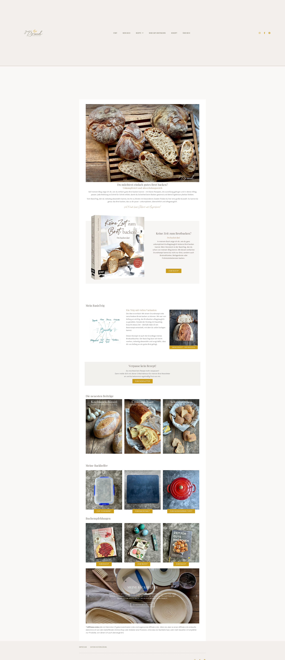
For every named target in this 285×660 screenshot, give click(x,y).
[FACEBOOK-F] (264, 33)
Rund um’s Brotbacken (157, 33)
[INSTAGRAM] (259, 33)
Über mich (186, 33)
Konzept (174, 33)
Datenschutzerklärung (98, 647)
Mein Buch (126, 33)
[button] (88, 596)
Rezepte (138, 33)
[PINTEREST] (269, 33)
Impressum (83, 647)
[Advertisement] (142, 82)
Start (115, 33)
